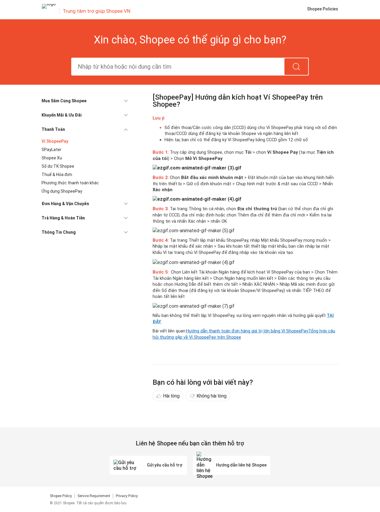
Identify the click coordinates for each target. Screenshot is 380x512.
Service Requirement (93, 496)
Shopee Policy (61, 496)
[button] (85, 101)
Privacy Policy (127, 496)
